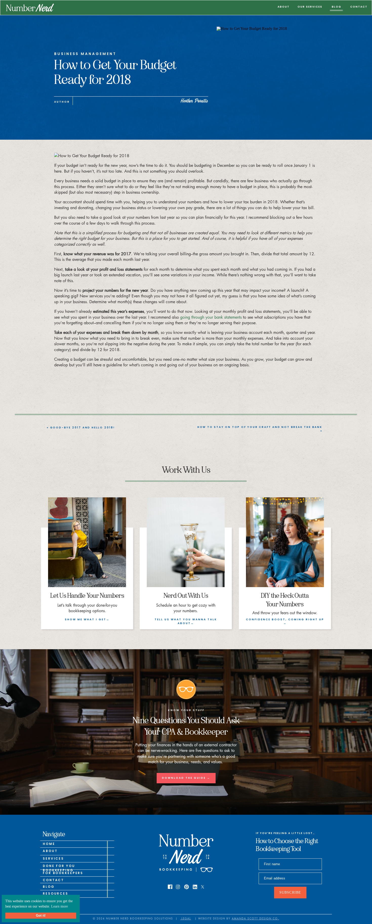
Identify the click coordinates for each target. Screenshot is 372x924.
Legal (185, 918)
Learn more (59, 906)
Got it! (41, 915)
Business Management (85, 53)
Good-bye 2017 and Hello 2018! (82, 427)
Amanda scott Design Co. (255, 918)
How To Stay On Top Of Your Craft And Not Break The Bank (259, 427)
